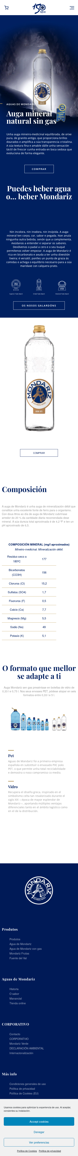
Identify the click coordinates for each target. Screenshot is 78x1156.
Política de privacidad (50, 1150)
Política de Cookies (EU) (24, 1093)
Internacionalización (21, 1053)
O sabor (14, 994)
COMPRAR (39, 169)
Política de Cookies (27, 1150)
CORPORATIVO (19, 1039)
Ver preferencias (39, 1142)
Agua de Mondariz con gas (25, 948)
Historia (14, 989)
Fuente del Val (18, 958)
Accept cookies (39, 1121)
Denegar (39, 1132)
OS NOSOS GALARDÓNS (39, 305)
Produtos (14, 939)
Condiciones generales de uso (27, 1084)
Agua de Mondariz (20, 944)
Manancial (15, 998)
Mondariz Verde (18, 1043)
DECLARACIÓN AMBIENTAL (26, 1048)
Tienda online (17, 1003)
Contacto (14, 1034)
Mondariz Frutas (19, 953)
